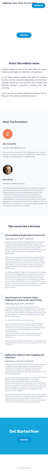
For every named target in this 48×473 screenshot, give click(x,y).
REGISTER (38, 5)
